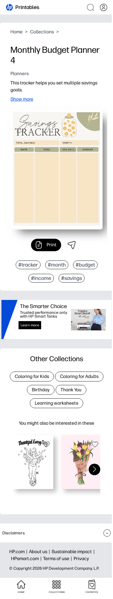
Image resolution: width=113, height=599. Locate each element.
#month (57, 265)
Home (16, 32)
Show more (21, 99)
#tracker (28, 265)
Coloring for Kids (32, 376)
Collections (42, 32)
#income (41, 278)
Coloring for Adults (79, 376)
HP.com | (19, 551)
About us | (40, 551)
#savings (71, 278)
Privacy (81, 558)
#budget (85, 265)
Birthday (41, 389)
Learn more (30, 325)
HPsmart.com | (27, 558)
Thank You (71, 389)
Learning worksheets (56, 403)
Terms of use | (58, 558)
